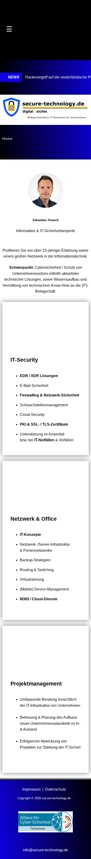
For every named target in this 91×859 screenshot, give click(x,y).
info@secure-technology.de (45, 850)
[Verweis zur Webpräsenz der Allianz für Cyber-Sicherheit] (45, 831)
